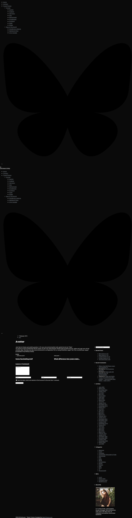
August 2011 (102, 407)
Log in (100, 477)
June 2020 (101, 397)
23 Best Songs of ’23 (104, 356)
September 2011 (103, 406)
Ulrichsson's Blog (5, 168)
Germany (12, 14)
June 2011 (101, 410)
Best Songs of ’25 (103, 353)
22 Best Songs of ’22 (104, 358)
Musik (100, 460)
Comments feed (103, 480)
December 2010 (103, 419)
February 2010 (102, 433)
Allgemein (101, 450)
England (11, 12)
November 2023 (103, 390)
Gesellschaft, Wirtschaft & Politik (107, 454)
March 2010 (102, 432)
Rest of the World (11, 27)
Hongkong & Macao (15, 29)
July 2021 (101, 393)
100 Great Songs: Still (104, 359)
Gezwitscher (102, 456)
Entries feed (102, 478)
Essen (100, 452)
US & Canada (13, 33)
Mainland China (13, 31)
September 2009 (103, 441)
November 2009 (103, 438)
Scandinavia (12, 19)
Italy (10, 15)
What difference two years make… (67, 359)
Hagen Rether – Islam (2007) (107, 379)
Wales (11, 25)
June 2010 (101, 428)
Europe (8, 8)
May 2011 (101, 412)
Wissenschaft (102, 470)
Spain (10, 23)
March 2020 (102, 400)
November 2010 (103, 420)
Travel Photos (7, 6)
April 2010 (101, 431)
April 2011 (101, 413)
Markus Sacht (102, 366)
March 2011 (102, 415)
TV (99, 469)
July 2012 (101, 401)
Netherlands (13, 17)
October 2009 (102, 439)
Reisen (100, 463)
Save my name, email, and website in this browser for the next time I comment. (38, 380)
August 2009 (102, 442)
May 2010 (101, 429)
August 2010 (102, 425)
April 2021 (101, 394)
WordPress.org (103, 481)
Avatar (17, 354)
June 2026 (101, 387)
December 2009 (103, 436)
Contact (5, 4)
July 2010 (101, 426)
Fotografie (101, 453)
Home (5, 2)
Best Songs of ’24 (103, 355)
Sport (100, 468)
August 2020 (102, 396)
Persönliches (102, 462)
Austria (11, 10)
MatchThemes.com (47, 517)
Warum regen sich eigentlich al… (107, 366)
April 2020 (101, 398)
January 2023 (102, 391)
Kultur (100, 459)
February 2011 (102, 416)
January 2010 (102, 435)
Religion (101, 465)
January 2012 (102, 403)
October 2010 (102, 422)
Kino (20, 337)
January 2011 (102, 417)
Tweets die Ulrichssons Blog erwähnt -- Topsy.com (106, 378)
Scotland (12, 21)
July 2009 (101, 444)
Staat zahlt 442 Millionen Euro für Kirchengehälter (106, 373)
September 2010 (103, 423)
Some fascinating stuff (24, 359)
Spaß (100, 466)
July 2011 (101, 409)
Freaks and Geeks (110, 376)
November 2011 (103, 404)
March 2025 (102, 388)
